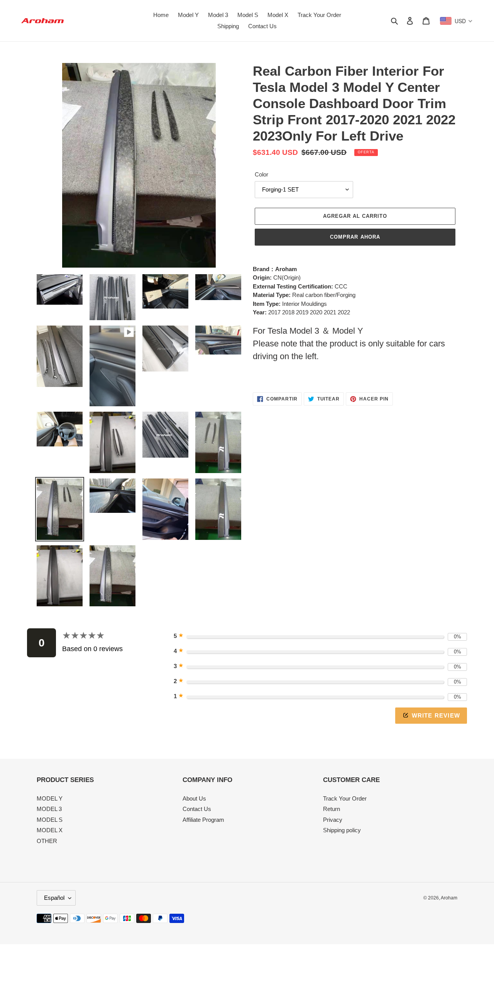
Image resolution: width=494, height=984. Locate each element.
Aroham (449, 898)
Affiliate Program (203, 819)
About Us (194, 798)
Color (261, 174)
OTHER (47, 841)
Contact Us (197, 809)
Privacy (332, 819)
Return (331, 809)
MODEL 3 (49, 809)
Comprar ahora (355, 237)
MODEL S (50, 819)
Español (54, 897)
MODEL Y (50, 798)
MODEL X (50, 830)
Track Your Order (345, 798)
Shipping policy (342, 830)
